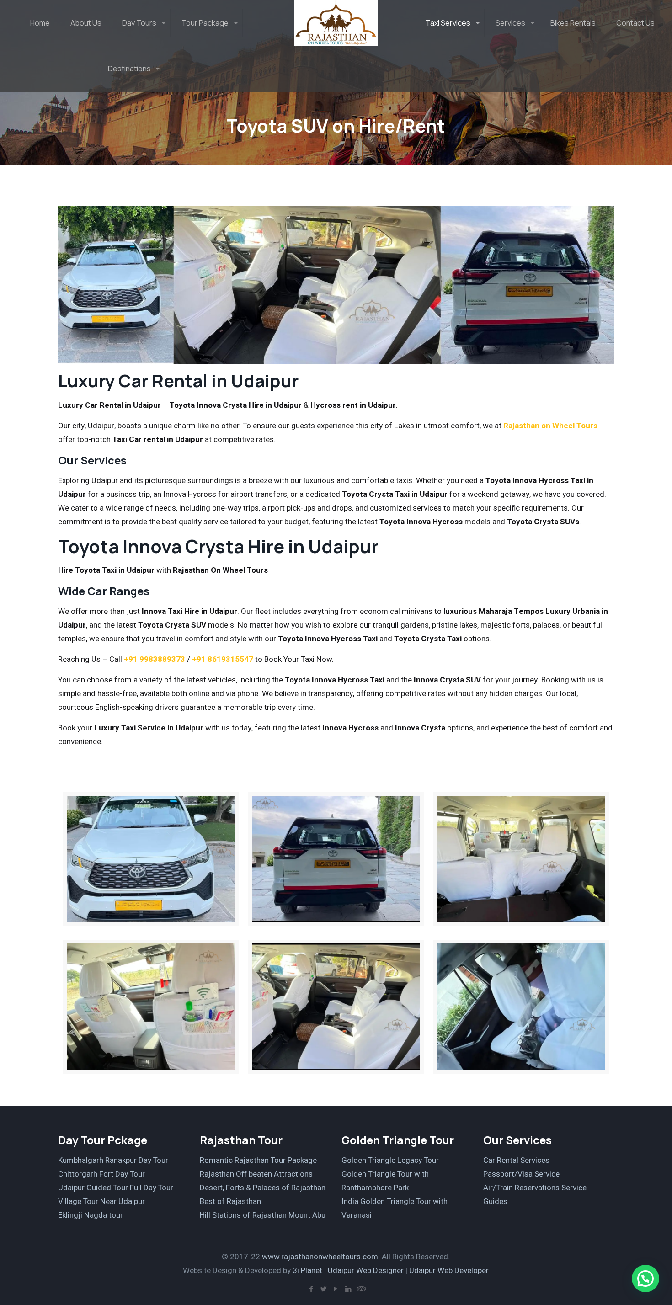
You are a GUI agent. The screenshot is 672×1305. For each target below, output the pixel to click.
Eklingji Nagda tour (90, 1215)
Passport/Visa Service (521, 1174)
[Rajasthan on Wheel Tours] (336, 23)
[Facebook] (311, 1289)
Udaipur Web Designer (366, 1270)
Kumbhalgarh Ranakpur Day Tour (113, 1160)
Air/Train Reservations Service (535, 1187)
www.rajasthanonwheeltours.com (320, 1256)
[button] (645, 1278)
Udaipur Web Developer (449, 1270)
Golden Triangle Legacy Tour (390, 1160)
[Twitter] (323, 1289)
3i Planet (308, 1270)
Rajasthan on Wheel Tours (550, 425)
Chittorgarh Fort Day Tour (101, 1174)
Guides (495, 1201)
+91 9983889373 (154, 659)
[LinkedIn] (348, 1289)
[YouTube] (336, 1289)
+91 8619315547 (222, 659)
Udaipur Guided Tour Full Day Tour (115, 1187)
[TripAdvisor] (360, 1289)
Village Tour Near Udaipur (101, 1201)
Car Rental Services (516, 1160)
